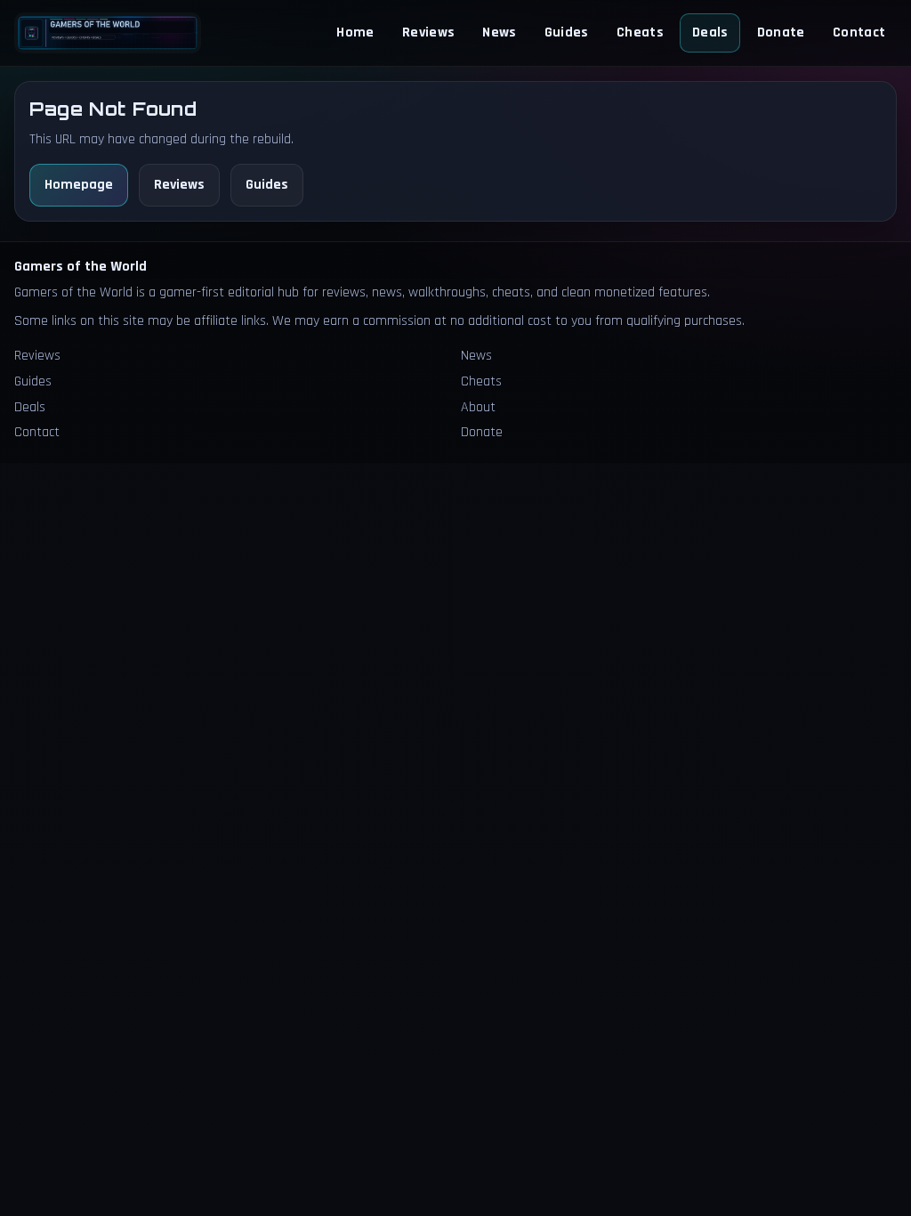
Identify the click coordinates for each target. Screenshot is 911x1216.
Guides (566, 32)
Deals (710, 32)
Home (355, 32)
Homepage (78, 184)
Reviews (428, 32)
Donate (781, 32)
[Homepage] (107, 32)
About (478, 407)
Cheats (640, 32)
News (499, 32)
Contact (859, 32)
